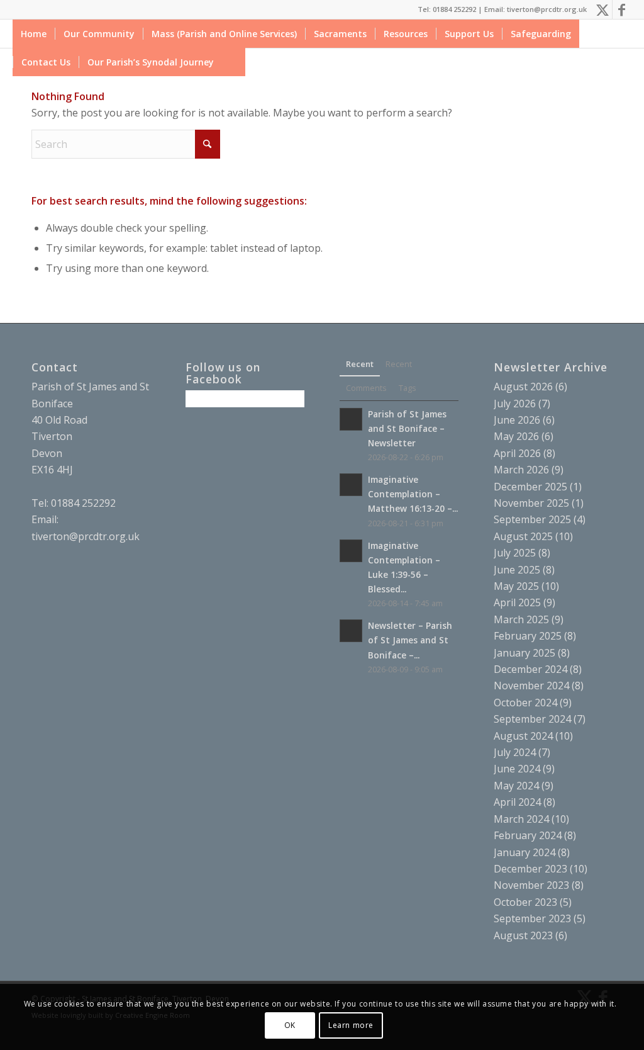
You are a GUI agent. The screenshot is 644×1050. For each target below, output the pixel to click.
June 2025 (517, 570)
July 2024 (515, 752)
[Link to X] (603, 9)
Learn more (351, 1025)
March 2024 (521, 819)
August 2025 (523, 536)
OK (290, 1025)
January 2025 (524, 653)
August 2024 (523, 736)
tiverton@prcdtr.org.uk (85, 536)
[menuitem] (34, 34)
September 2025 (532, 519)
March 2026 (521, 470)
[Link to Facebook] (622, 9)
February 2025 (528, 636)
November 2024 (531, 685)
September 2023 (532, 918)
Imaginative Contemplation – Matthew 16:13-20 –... (413, 493)
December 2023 (530, 869)
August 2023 (523, 935)
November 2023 (531, 885)
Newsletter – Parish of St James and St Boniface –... (410, 639)
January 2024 (524, 852)
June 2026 (517, 420)
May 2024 (516, 786)
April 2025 (517, 602)
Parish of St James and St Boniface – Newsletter (407, 428)
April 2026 (517, 453)
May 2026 (516, 436)
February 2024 (528, 835)
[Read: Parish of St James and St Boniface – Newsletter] (351, 419)
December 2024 (530, 669)
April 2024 (517, 802)
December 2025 (530, 487)
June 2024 (517, 769)
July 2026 (515, 403)
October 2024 (525, 702)
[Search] (233, 62)
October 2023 (525, 902)
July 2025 (515, 553)
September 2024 (532, 719)
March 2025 (521, 619)
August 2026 (523, 386)
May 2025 (516, 586)
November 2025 (531, 503)
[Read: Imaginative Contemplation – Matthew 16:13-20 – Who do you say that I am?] (351, 484)
